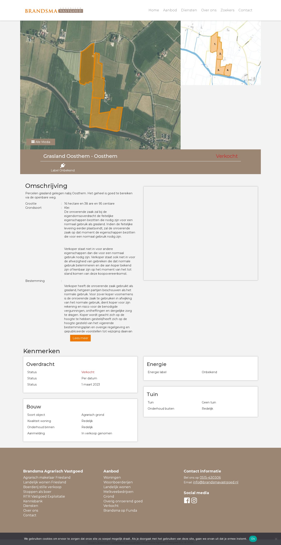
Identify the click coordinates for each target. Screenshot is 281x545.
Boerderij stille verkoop (42, 487)
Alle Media (42, 142)
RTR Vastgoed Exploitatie (44, 496)
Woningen (112, 477)
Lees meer (80, 338)
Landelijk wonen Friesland (44, 482)
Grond (108, 496)
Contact (245, 10)
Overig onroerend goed (123, 501)
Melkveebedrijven (118, 492)
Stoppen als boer (37, 492)
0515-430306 (210, 477)
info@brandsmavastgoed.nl (215, 482)
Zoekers (227, 10)
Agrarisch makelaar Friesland (47, 477)
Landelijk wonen (117, 487)
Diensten (189, 10)
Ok (253, 538)
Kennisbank (33, 501)
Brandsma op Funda (120, 510)
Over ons (208, 10)
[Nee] (276, 539)
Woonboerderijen (118, 482)
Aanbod (170, 10)
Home (154, 10)
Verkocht (111, 506)
